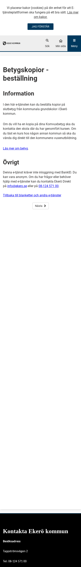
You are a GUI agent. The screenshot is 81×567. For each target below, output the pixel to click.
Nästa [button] (38, 205)
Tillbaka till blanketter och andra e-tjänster (32, 195)
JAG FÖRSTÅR (40, 26)
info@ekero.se (17, 186)
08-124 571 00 (49, 186)
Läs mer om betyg (15, 148)
